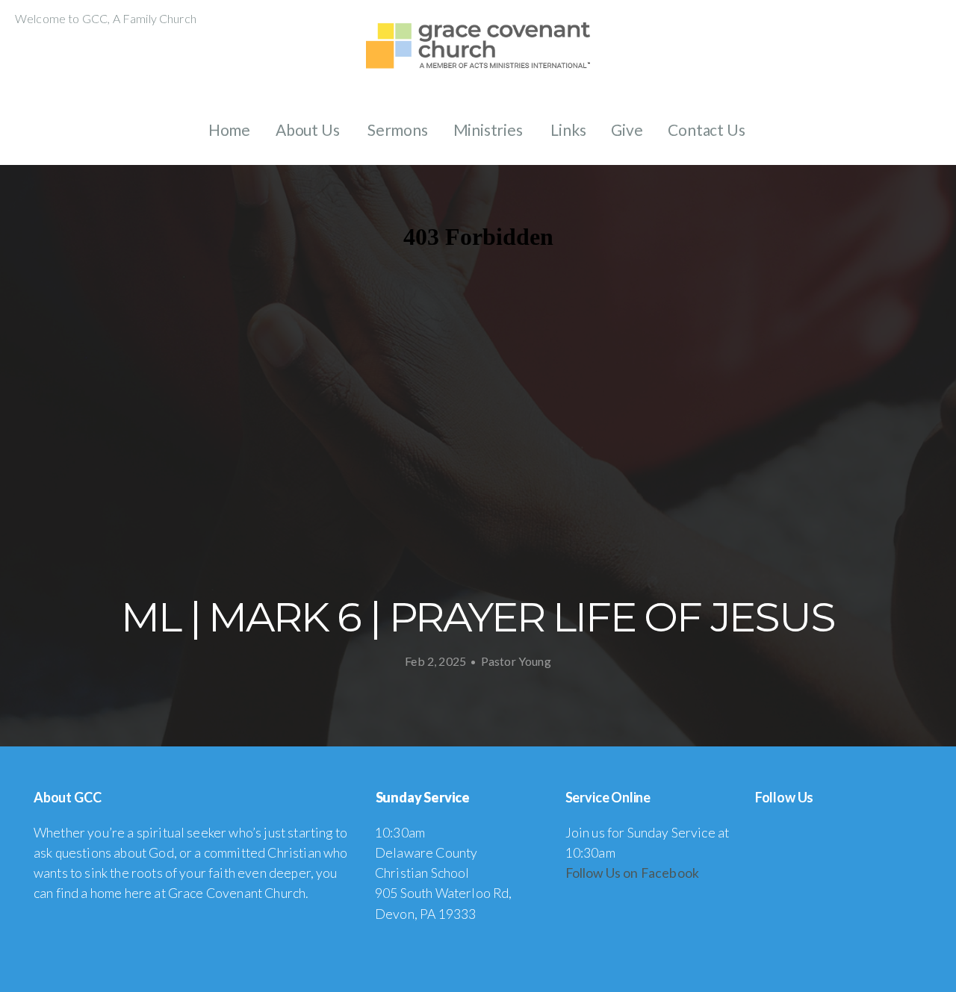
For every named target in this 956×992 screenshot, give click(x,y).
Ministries (489, 129)
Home (229, 129)
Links (568, 129)
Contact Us (708, 129)
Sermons (397, 129)
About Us (309, 129)
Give (626, 129)
